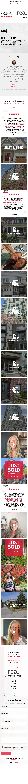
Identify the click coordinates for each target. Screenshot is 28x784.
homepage (4, 46)
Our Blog (14, 688)
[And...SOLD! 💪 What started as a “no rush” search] (14, 471)
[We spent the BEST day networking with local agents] (14, 257)
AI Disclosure (14, 761)
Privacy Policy (14, 759)
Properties (14, 683)
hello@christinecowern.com (15, 1)
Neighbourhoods (14, 685)
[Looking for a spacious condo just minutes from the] (14, 364)
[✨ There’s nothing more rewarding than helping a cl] (14, 498)
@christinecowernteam (14, 103)
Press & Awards (14, 690)
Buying (14, 681)
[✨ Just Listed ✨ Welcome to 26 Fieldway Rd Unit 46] (14, 337)
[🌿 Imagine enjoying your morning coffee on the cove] (14, 150)
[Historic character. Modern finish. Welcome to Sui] (14, 177)
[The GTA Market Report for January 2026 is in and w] (14, 445)
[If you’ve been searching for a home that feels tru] (14, 284)
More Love (13, 82)
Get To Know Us (14, 686)
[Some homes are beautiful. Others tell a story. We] (14, 230)
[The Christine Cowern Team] (6, 14)
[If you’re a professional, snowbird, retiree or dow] (14, 578)
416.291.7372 (15, 3)
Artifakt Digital (15, 762)
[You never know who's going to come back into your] (14, 123)
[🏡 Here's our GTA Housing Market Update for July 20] (14, 632)
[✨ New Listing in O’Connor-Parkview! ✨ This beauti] (14, 605)
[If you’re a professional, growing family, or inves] (14, 418)
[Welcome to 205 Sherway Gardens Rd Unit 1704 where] (14, 311)
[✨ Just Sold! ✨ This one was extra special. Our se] (14, 552)
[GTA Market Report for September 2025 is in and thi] (14, 525)
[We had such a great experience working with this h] (14, 203)
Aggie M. (13, 81)
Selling (14, 680)
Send (6, 753)
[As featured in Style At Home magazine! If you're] (14, 391)
